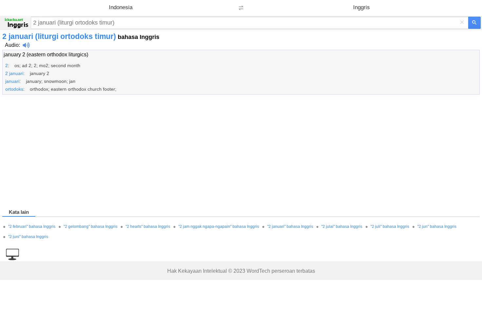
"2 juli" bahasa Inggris (390, 226)
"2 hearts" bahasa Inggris (148, 226)
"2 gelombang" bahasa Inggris (90, 226)
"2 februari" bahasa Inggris (31, 226)
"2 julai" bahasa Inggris (341, 226)
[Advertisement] (199, 153)
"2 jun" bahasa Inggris (436, 226)
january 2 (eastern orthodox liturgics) (46, 54)
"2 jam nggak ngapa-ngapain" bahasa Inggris (218, 226)
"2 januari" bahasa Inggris (290, 226)
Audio (12, 45)
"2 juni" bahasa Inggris (28, 236)
